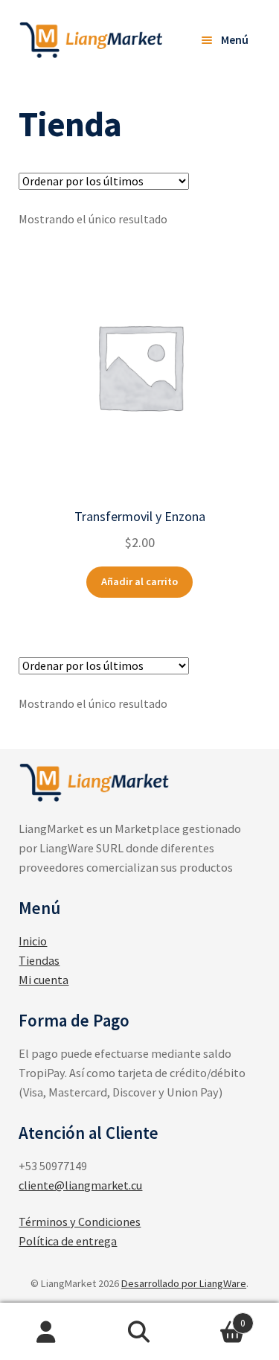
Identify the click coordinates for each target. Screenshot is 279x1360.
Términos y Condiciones (80, 1221)
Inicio (33, 940)
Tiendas (39, 960)
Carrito (216, 1317)
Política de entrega (68, 1240)
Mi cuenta (43, 979)
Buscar (139, 1331)
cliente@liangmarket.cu (80, 1185)
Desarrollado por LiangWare (183, 1283)
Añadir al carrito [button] (139, 581)
